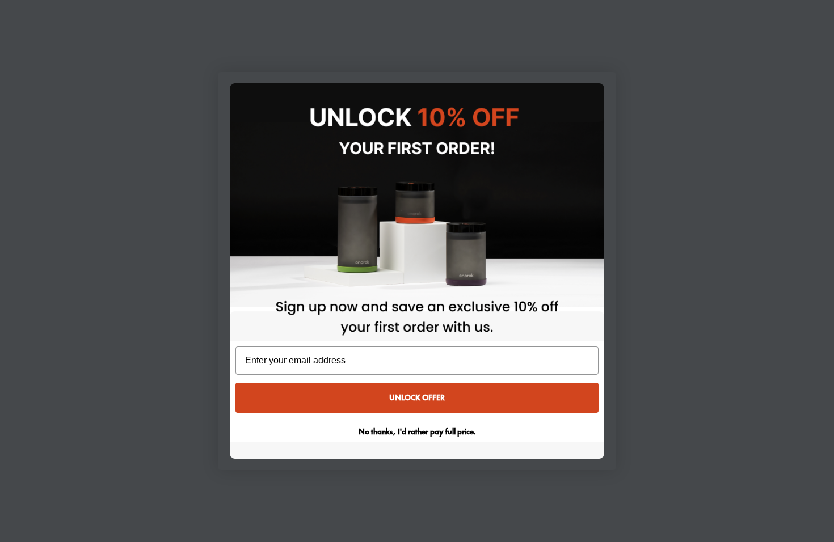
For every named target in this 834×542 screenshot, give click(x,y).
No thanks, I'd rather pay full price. (417, 431)
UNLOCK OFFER (417, 397)
